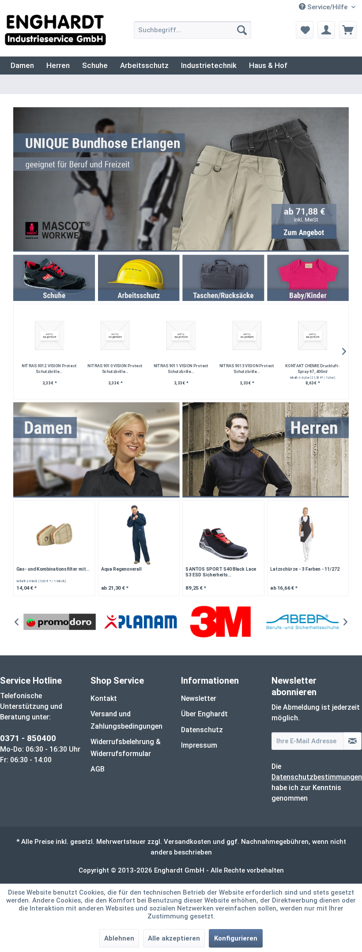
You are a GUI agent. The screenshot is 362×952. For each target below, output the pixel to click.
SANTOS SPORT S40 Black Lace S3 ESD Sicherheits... (220, 572)
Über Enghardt (204, 714)
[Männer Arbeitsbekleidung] (265, 449)
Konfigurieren (235, 938)
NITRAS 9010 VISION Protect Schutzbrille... (115, 368)
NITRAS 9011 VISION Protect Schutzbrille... (181, 368)
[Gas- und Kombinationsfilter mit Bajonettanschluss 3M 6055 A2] (54, 535)
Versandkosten (187, 842)
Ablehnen (119, 938)
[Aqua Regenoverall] (139, 535)
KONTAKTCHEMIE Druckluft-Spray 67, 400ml (313, 368)
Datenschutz (202, 730)
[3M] (221, 622)
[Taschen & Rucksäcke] (223, 278)
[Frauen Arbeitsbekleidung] (96, 449)
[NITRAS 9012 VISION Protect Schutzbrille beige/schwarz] (49, 336)
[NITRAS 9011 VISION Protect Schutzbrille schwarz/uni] (180, 336)
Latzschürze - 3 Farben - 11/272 (304, 569)
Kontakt (103, 698)
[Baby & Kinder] (308, 278)
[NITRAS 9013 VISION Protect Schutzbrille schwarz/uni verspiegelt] (246, 336)
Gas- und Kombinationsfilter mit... (52, 569)
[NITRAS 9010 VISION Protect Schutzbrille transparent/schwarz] (115, 336)
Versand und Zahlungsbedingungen (126, 720)
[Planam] (140, 622)
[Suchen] (242, 30)
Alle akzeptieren (174, 938)
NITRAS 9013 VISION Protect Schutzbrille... (246, 368)
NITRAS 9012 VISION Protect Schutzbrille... (49, 368)
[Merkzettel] (304, 30)
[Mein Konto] (326, 30)
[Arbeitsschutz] (139, 278)
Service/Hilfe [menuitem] (327, 7)
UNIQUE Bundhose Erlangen (181, 179)
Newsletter (198, 698)
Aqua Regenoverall (121, 569)
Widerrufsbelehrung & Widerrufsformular (125, 748)
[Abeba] (302, 622)
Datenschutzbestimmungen (317, 777)
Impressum (199, 745)
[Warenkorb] (348, 30)
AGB (97, 769)
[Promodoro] (59, 622)
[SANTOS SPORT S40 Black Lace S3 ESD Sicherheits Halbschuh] (223, 535)
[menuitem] (193, 30)
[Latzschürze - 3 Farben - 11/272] (308, 535)
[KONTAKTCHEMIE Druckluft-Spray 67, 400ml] (312, 336)
